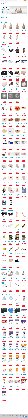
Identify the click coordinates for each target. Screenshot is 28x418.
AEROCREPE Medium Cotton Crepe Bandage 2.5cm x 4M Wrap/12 (23, 350)
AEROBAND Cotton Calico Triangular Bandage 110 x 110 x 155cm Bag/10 (11, 386)
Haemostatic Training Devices (7, 104)
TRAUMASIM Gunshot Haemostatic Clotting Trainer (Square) (10, 170)
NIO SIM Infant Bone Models (4, 229)
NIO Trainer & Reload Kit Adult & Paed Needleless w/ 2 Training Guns (11, 241)
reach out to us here (15, 417)
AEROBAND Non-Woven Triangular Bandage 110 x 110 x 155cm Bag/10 (4, 326)
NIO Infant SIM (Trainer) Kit (23, 240)
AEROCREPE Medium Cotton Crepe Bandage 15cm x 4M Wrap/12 (23, 362)
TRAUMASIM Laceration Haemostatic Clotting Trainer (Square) (4, 170)
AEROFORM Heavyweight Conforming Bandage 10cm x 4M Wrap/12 (23, 338)
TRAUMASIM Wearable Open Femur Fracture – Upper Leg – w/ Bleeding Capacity (17, 182)
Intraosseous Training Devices (7, 210)
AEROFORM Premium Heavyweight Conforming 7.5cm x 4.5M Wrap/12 (11, 350)
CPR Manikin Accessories (6, 46)
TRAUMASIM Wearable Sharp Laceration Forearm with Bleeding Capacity (10, 194)
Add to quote (4, 44)
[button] (25, 416)
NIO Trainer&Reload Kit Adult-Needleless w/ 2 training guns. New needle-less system (17, 241)
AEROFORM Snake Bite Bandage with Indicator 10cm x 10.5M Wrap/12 (4, 338)
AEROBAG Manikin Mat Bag (4, 76)
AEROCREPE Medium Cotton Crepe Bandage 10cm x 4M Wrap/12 (17, 362)
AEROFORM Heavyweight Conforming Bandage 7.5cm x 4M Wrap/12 (17, 338)
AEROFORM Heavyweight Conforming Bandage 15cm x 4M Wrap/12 (4, 350)
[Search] (26, 2)
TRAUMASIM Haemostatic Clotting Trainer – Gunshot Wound (10, 158)
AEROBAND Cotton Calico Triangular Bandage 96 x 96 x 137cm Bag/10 (17, 386)
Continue (24, 0)
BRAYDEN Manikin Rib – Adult (10, 99)
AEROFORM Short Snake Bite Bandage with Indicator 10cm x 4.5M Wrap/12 (24, 302)
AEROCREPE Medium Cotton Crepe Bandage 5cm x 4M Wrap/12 (4, 362)
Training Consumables (5, 294)
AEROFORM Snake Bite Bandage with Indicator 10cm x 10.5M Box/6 (24, 326)
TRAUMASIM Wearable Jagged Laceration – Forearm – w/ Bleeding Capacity (17, 170)
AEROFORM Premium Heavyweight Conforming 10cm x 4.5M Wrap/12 (17, 350)
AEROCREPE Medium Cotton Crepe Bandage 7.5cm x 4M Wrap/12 (10, 362)
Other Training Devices (5, 269)
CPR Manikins (4, 22)
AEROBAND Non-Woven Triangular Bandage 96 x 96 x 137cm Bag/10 (23, 386)
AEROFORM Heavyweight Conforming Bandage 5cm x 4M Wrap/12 (11, 338)
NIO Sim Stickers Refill (11, 229)
